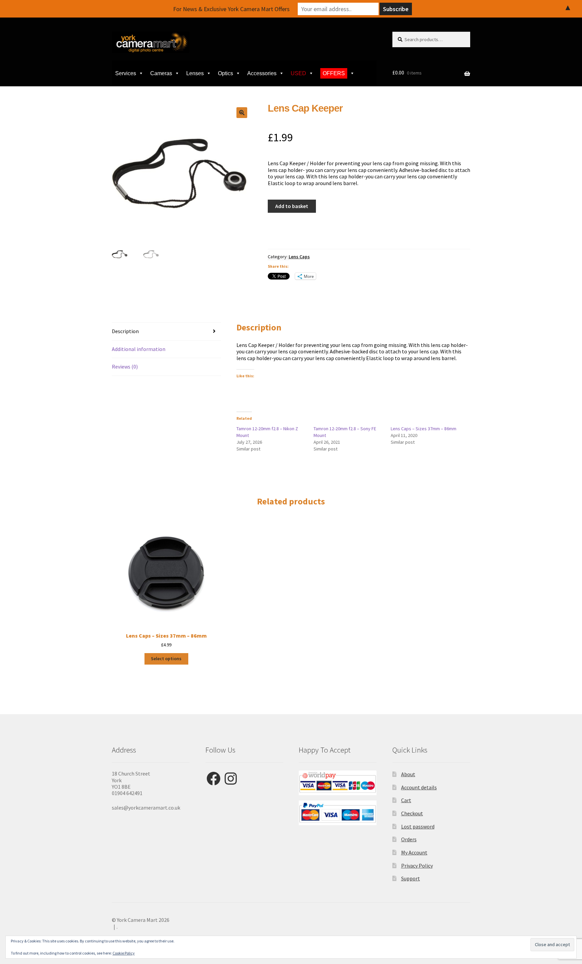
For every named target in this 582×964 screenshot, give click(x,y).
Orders (409, 839)
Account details (419, 787)
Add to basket (291, 206)
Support (410, 878)
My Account (414, 852)
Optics (225, 73)
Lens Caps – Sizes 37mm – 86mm (423, 429)
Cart (406, 800)
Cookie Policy (123, 953)
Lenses (195, 73)
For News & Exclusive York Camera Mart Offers (231, 9)
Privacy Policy (417, 865)
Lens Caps (299, 257)
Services (125, 73)
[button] (241, 112)
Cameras (161, 73)
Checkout (412, 813)
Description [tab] (125, 331)
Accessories (262, 73)
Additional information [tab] (138, 349)
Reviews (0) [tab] (125, 366)
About (408, 774)
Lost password (417, 826)
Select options (166, 658)
